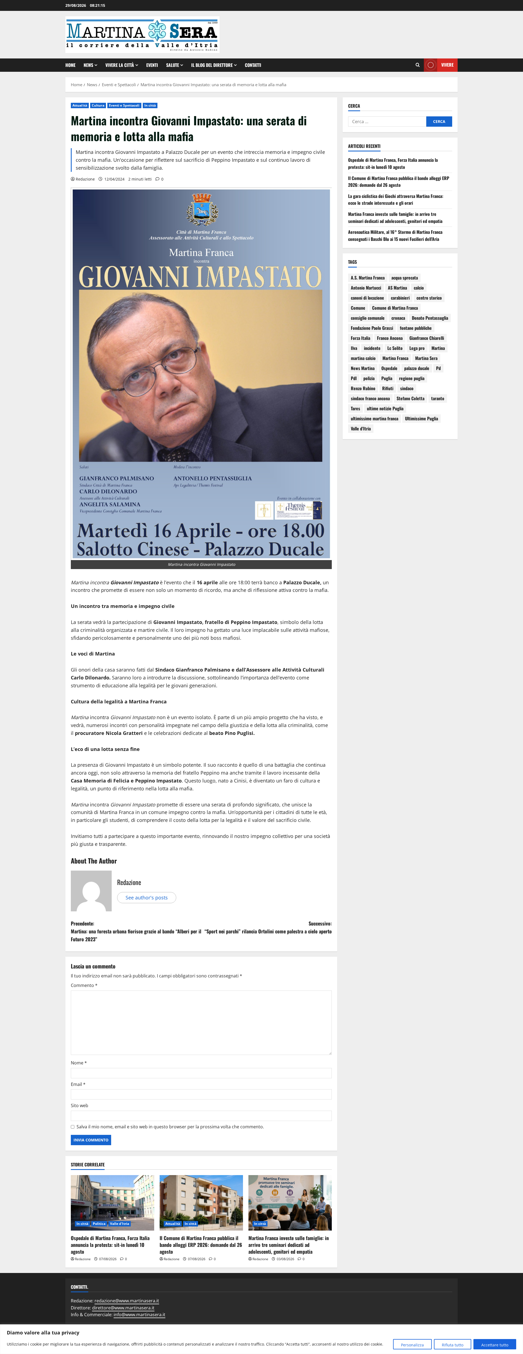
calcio (419, 287)
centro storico (429, 297)
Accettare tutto (494, 1344)
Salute (172, 65)
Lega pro (417, 348)
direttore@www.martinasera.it (123, 1308)
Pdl (354, 378)
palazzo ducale (416, 368)
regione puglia (411, 378)
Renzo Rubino (363, 388)
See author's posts (147, 897)
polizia (369, 378)
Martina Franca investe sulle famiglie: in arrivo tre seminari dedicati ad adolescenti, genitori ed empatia (288, 1244)
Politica (99, 1223)
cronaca (398, 318)
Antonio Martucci (366, 287)
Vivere (447, 64)
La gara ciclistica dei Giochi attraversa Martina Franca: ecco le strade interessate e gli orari (395, 199)
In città (150, 105)
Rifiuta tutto (452, 1344)
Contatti (253, 65)
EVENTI (152, 65)
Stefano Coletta (410, 398)
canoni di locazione (367, 297)
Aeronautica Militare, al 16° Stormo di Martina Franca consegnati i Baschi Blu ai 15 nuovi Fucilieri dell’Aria (395, 235)
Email (78, 1084)
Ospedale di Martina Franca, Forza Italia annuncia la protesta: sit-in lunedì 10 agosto (110, 1244)
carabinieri (400, 297)
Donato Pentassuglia (430, 318)
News (88, 65)
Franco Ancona (390, 338)
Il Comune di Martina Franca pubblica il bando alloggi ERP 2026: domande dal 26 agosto (201, 1244)
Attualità (79, 105)
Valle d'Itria (119, 1223)
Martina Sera (426, 358)
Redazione (85, 179)
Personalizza (412, 1344)
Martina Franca (395, 358)
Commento (84, 985)
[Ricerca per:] (387, 121)
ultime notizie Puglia (385, 408)
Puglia (386, 378)
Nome (79, 1063)
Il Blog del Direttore (212, 65)
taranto (437, 398)
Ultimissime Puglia (421, 418)
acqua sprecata (404, 277)
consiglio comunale (368, 318)
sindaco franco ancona (370, 398)
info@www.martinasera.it (139, 1315)
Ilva (354, 348)
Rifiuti (387, 388)
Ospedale (389, 368)
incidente (372, 348)
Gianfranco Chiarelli (426, 338)
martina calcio (363, 358)
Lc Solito (395, 348)
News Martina (363, 368)
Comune (358, 308)
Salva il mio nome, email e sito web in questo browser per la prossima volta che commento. (170, 1127)
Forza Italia (360, 338)
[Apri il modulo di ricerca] (418, 65)
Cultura (98, 105)
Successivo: (268, 927)
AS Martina (397, 287)
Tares (355, 408)
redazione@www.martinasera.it (127, 1301)
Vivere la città (119, 65)
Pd (438, 368)
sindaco (406, 388)
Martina (438, 348)
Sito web (79, 1105)
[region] (261, 1339)
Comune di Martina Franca (395, 308)
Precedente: (136, 931)
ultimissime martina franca (374, 418)
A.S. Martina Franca (368, 277)
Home (70, 65)
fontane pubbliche (416, 328)
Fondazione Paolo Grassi (372, 328)
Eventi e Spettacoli (124, 105)
